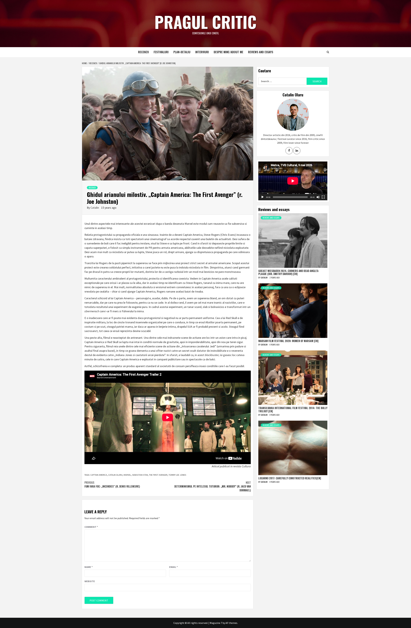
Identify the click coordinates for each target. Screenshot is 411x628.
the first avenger (158, 474)
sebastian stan (140, 474)
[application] (292, 180)
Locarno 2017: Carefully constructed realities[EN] (289, 478)
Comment (91, 526)
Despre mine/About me (228, 52)
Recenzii (143, 52)
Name (88, 567)
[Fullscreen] (323, 197)
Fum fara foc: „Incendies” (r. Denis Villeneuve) (112, 484)
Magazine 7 (216, 622)
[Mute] (318, 197)
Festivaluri (161, 52)
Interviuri (202, 52)
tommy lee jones (177, 474)
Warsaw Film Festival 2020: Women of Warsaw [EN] (288, 341)
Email (173, 567)
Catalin (95, 207)
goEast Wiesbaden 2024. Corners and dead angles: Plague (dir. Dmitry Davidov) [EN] (288, 272)
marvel (127, 474)
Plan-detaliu (181, 52)
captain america (98, 474)
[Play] (262, 197)
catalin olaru (115, 474)
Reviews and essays (260, 52)
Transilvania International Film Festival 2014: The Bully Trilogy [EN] (292, 409)
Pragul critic (205, 22)
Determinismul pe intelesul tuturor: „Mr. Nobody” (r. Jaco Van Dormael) (212, 486)
